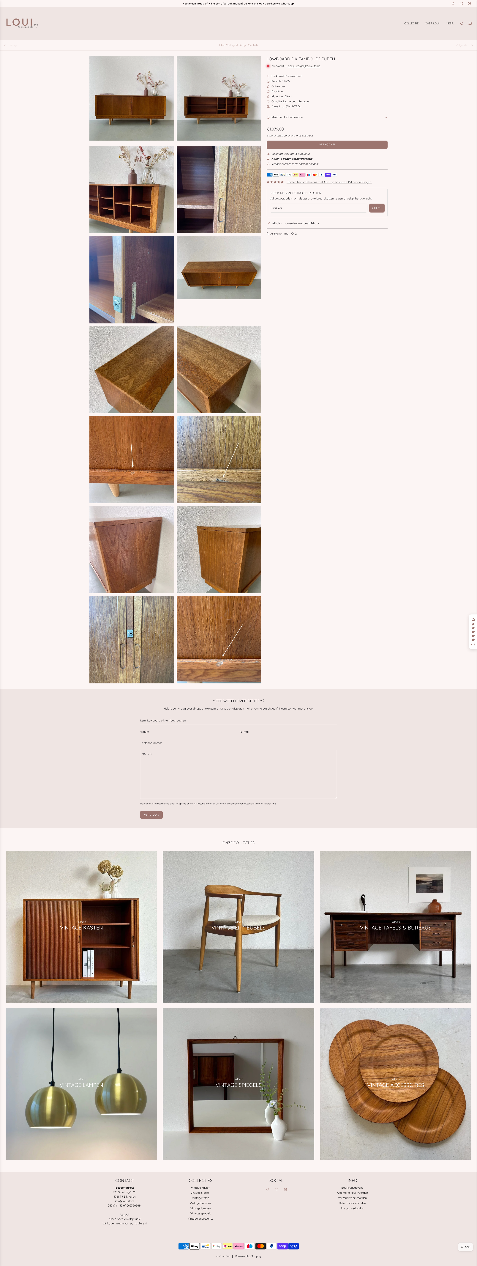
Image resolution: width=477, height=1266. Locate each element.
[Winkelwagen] (470, 23)
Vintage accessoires (200, 1218)
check (377, 208)
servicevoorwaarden (227, 803)
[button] (473, 631)
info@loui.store (124, 1201)
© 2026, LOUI (223, 1256)
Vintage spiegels (200, 1213)
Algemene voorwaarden (352, 1192)
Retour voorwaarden (352, 1203)
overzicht (366, 198)
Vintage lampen (200, 1208)
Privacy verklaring (352, 1208)
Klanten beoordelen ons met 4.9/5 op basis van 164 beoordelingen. (329, 182)
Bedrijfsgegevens (352, 1187)
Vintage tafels (200, 1198)
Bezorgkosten (275, 135)
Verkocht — (296, 66)
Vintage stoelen (200, 1192)
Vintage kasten (200, 1187)
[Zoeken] (462, 23)
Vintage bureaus (200, 1203)
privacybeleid (201, 803)
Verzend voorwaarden (352, 1198)
